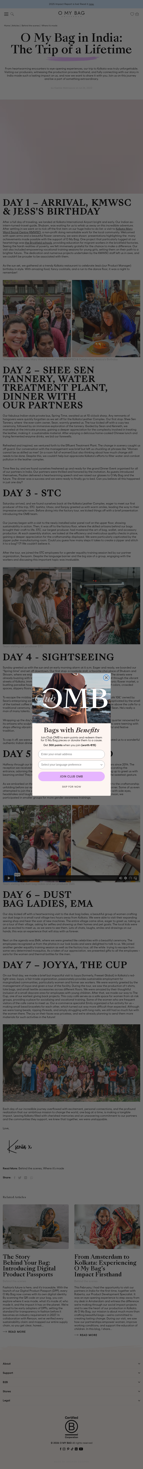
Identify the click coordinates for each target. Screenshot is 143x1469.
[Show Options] (101, 765)
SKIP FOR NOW (71, 786)
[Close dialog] (106, 678)
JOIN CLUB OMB (71, 776)
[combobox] (70, 765)
